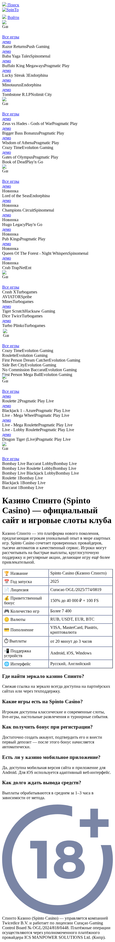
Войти (13, 17)
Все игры (10, 37)
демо (6, 41)
